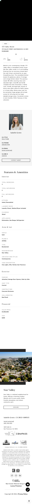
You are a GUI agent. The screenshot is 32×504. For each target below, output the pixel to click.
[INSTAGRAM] (16, 475)
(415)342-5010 (6, 144)
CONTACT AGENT (16, 160)
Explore (16, 407)
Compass (4, 452)
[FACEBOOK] (11, 475)
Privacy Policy (22, 494)
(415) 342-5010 (8, 423)
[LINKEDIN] (20, 475)
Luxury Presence (16, 486)
